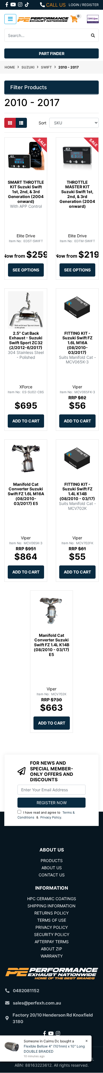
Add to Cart (25, 420)
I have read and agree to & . (46, 814)
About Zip (51, 948)
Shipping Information (51, 905)
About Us (51, 867)
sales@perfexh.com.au (37, 1003)
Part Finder (51, 53)
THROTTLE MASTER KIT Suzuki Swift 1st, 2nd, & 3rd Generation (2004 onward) (77, 194)
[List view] (21, 123)
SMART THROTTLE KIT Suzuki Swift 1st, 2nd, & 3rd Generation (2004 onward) (26, 192)
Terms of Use (51, 920)
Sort (42, 122)
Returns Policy (51, 913)
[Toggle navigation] (10, 19)
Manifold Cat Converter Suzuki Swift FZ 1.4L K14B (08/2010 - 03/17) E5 (51, 645)
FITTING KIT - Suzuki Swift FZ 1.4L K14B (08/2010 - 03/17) (77, 491)
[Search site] (93, 35)
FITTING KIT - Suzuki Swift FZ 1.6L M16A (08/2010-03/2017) (77, 343)
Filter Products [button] (28, 87)
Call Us (56, 5)
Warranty (52, 955)
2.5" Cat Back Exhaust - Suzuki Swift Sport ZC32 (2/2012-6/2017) (26, 340)
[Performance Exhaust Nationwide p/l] (43, 19)
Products (52, 860)
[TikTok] (27, 3)
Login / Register (84, 5)
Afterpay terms (52, 941)
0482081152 (26, 990)
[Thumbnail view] (10, 123)
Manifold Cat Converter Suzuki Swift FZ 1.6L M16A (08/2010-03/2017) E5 (26, 494)
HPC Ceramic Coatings (51, 898)
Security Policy (51, 934)
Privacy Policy (50, 817)
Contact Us (52, 874)
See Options (26, 269)
